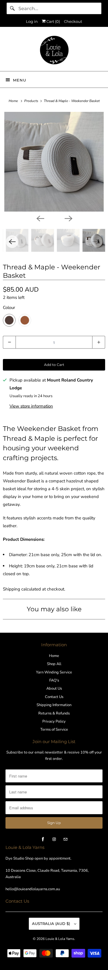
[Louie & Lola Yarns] (53, 51)
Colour (9, 307)
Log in (32, 21)
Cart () (53, 21)
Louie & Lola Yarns (60, 938)
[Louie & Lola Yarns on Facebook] (43, 839)
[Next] (68, 218)
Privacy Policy (54, 721)
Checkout (73, 21)
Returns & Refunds (54, 713)
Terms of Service (54, 729)
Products (31, 101)
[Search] (12, 8)
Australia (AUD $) (51, 923)
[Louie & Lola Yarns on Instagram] (54, 839)
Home (54, 655)
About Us (54, 688)
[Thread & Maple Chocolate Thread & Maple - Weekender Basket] (54, 162)
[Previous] (40, 218)
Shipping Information (54, 705)
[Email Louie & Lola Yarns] (65, 839)
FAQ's (54, 680)
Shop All (54, 664)
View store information (31, 406)
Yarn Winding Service (54, 672)
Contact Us (54, 696)
